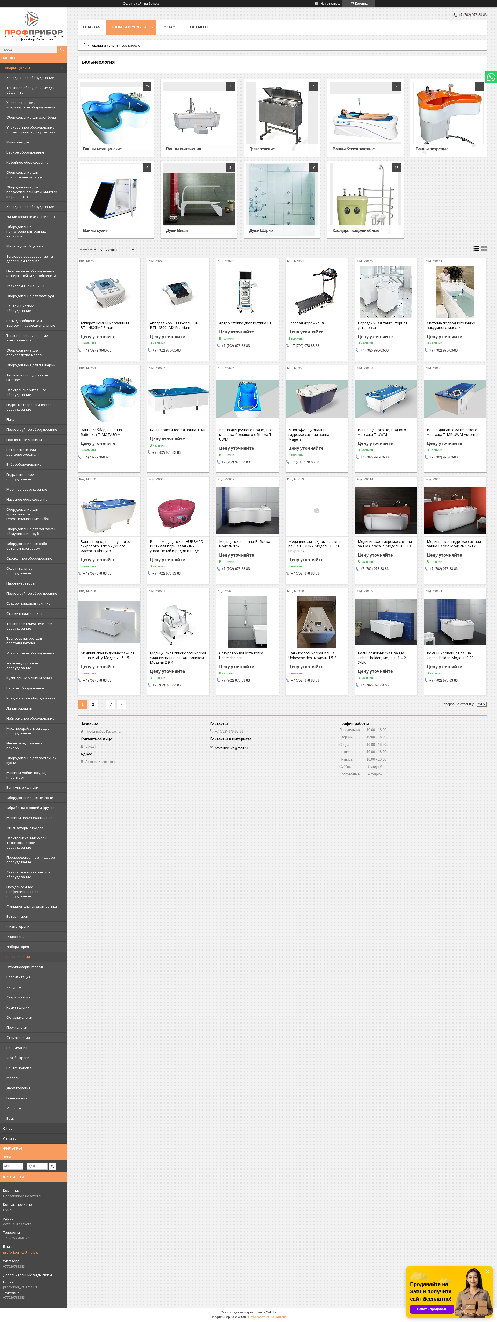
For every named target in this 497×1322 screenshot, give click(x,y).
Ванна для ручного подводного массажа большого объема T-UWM (247, 435)
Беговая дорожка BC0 (307, 323)
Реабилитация (18, 977)
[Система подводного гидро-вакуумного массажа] (455, 292)
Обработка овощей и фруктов (31, 807)
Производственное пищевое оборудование (30, 859)
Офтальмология (19, 1017)
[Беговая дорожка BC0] (317, 292)
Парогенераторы (20, 583)
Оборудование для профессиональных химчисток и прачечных (31, 192)
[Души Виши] (199, 199)
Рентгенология (18, 1067)
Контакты (198, 27)
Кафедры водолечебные (356, 230)
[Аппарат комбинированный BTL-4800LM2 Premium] (178, 292)
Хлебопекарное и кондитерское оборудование (30, 104)
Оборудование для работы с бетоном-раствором (30, 546)
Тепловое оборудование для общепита (30, 90)
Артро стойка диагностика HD (246, 323)
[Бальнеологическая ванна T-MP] (178, 399)
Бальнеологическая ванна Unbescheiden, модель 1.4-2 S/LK (382, 658)
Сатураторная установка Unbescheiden (241, 655)
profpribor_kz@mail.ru (20, 1252)
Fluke (10, 419)
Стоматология (18, 1037)
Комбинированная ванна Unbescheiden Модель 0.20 (450, 655)
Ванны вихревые (432, 149)
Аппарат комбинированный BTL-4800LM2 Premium (174, 325)
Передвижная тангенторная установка (382, 325)
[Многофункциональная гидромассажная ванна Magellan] (317, 399)
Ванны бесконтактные (354, 149)
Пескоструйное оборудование (31, 429)
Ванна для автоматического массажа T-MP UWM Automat (453, 432)
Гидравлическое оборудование (20, 476)
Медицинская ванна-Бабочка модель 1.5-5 (244, 544)
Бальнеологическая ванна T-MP (178, 430)
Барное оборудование (25, 152)
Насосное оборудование (27, 499)
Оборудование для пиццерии (30, 365)
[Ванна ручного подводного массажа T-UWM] (386, 399)
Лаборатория (17, 946)
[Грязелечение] (282, 118)
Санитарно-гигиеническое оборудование (28, 874)
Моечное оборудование (26, 489)
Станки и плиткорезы (24, 613)
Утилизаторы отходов (24, 828)
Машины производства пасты (31, 817)
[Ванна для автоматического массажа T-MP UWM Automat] (455, 399)
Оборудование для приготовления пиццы (24, 174)
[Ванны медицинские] (115, 118)
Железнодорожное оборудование (22, 665)
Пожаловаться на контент (267, 1317)
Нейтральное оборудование (30, 718)
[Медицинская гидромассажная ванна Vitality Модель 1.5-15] (109, 622)
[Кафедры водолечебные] (365, 199)
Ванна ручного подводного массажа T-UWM (382, 432)
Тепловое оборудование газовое (27, 377)
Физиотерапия (18, 926)
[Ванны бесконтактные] (365, 118)
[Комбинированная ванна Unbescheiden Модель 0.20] (455, 622)
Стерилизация (18, 997)
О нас (7, 1128)
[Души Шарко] (282, 199)
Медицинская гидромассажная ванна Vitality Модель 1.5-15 (108, 655)
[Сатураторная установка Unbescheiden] (247, 622)
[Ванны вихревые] (448, 118)
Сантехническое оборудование (20, 308)
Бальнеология (18, 956)
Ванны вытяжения (183, 149)
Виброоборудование (23, 464)
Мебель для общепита (25, 246)
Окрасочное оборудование (29, 558)
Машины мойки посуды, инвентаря (26, 775)
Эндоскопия (16, 936)
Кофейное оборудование (27, 162)
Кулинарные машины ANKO (29, 678)
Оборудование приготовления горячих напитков (26, 231)
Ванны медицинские (102, 149)
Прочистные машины (24, 439)
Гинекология (16, 1098)
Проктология (17, 1027)
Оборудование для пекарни (29, 797)
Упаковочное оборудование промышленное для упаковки (31, 129)
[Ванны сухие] (115, 199)
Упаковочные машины (25, 285)
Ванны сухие (95, 230)
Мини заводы (17, 142)
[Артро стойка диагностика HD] (247, 292)
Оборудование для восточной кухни (31, 760)
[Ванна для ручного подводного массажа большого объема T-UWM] (247, 399)
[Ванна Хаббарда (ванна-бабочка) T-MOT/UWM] (109, 399)
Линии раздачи (19, 708)
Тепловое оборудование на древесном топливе (29, 258)
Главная (91, 27)
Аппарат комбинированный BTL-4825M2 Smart (105, 325)
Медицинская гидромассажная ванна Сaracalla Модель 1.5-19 (385, 544)
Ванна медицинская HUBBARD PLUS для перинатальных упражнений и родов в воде (176, 546)
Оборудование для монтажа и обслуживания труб (31, 531)
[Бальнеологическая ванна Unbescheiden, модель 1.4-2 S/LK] (386, 622)
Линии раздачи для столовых (30, 216)
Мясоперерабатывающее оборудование (28, 730)
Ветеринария (17, 916)
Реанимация (16, 1047)
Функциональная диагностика (31, 906)
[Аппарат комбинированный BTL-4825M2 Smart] (109, 292)
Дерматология (18, 1088)
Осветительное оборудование (19, 570)
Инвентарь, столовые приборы (24, 745)
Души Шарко (261, 230)
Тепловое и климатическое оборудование (29, 626)
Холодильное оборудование (30, 77)
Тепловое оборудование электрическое (27, 337)
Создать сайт (133, 3)
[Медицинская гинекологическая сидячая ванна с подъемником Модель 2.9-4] (178, 622)
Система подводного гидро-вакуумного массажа (452, 325)
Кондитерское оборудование (31, 698)
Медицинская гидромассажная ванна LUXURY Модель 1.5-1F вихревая (315, 546)
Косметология (18, 1007)
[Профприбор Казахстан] (33, 24)
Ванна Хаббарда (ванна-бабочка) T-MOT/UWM (102, 432)
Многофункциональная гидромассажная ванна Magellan (309, 435)
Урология (14, 1108)
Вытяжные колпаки (22, 787)
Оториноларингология (25, 967)
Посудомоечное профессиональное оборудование (22, 892)
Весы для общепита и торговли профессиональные (30, 323)
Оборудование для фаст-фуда (31, 117)
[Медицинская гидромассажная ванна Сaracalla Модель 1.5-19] (386, 510)
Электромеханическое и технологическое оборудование (26, 843)
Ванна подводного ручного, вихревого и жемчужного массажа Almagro (105, 546)
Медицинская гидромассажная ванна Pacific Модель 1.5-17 (454, 544)
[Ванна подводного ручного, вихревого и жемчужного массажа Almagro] (109, 510)
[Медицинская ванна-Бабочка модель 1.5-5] (247, 510)
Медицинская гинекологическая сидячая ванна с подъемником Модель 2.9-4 (178, 658)
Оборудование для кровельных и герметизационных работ (28, 514)
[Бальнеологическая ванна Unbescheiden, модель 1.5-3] (317, 622)
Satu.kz (271, 1312)
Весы (10, 1118)
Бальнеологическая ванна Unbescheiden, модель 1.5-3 (312, 655)
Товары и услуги (16, 67)
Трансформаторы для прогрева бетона (24, 640)
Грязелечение (262, 149)
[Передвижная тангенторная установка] (386, 292)
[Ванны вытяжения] (199, 118)
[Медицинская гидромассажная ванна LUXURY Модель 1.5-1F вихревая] (317, 510)
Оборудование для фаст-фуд (30, 296)
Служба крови (18, 1057)
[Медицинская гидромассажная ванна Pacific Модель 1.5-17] (455, 510)
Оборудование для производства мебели (24, 352)
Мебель (12, 1078)
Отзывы (10, 1138)
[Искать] (62, 49)
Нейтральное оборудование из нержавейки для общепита (31, 273)
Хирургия (14, 987)
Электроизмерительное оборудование (26, 392)
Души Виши (177, 230)
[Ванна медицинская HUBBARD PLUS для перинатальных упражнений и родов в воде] (178, 510)
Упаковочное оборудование (30, 653)
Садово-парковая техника (28, 603)
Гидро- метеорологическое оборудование (29, 407)
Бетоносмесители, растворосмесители (23, 452)
